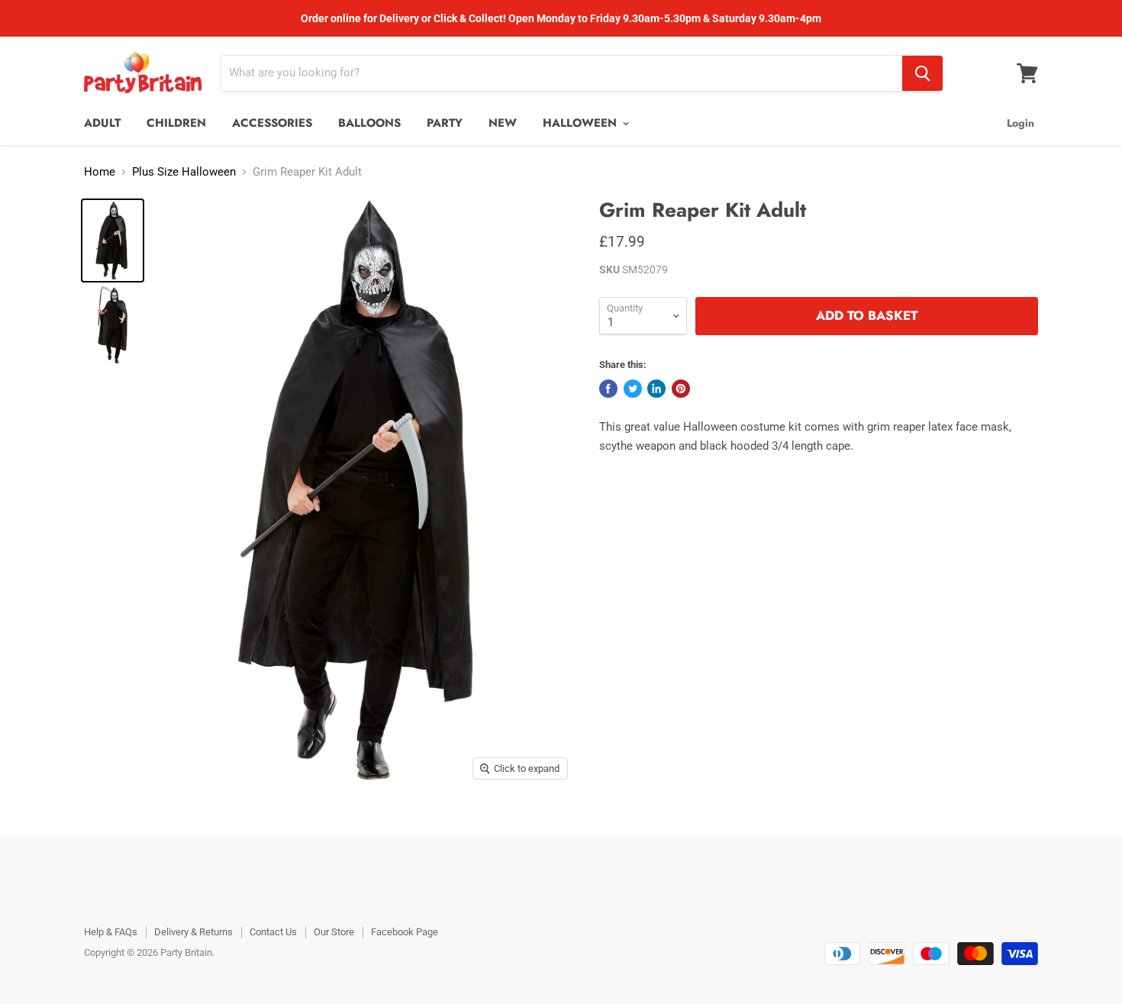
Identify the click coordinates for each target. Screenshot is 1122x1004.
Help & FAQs (110, 932)
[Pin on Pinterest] (681, 388)
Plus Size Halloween (184, 172)
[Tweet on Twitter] (633, 388)
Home (99, 172)
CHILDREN (176, 123)
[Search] (922, 73)
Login (1020, 123)
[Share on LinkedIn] (656, 388)
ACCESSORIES (272, 123)
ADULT (102, 123)
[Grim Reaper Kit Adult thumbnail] (112, 240)
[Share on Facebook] (608, 388)
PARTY (445, 123)
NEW (502, 123)
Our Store (334, 932)
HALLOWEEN (582, 123)
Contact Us (273, 932)
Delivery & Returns (193, 932)
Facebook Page (404, 932)
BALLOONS (369, 123)
